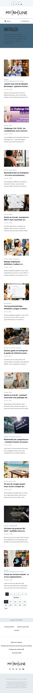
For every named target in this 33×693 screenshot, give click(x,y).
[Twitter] (13, 4)
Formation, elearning (15, 347)
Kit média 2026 (16, 653)
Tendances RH (13, 525)
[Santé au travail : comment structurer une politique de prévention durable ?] (16, 380)
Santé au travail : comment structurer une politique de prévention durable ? (15, 396)
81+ (20, 605)
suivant (16, 597)
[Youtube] (21, 4)
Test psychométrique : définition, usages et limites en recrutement (16, 307)
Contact (16, 630)
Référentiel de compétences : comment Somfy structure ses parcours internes (16, 440)
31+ (20, 602)
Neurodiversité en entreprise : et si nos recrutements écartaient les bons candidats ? (16, 174)
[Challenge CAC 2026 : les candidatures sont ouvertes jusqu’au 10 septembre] (16, 114)
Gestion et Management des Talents (14, 81)
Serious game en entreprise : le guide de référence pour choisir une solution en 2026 (16, 352)
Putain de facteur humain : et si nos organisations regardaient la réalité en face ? (16, 575)
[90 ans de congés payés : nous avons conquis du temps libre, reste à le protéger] (16, 469)
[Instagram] (16, 4)
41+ (25, 602)
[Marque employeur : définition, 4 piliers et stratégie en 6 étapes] (16, 247)
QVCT (10, 125)
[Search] (24, 21)
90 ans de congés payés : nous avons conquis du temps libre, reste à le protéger (15, 485)
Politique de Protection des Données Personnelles (16, 646)
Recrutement (13, 170)
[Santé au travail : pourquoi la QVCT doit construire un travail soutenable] (16, 202)
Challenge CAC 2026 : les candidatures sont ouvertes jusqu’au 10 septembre (16, 129)
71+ (15, 605)
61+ (11, 605)
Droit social (12, 481)
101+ (6, 608)
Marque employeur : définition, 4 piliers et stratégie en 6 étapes (13, 263)
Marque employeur (14, 259)
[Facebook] (11, 4)
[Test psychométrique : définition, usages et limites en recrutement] (16, 291)
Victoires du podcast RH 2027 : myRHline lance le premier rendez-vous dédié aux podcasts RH (15, 529)
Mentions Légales (16, 642)
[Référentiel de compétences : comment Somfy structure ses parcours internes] (16, 425)
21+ (15, 602)
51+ (6, 605)
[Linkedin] (18, 4)
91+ (25, 605)
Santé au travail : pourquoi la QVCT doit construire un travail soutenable (16, 218)
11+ (11, 602)
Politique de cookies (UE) (16, 649)
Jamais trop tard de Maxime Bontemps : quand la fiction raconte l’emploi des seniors (16, 85)
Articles (6, 79)
